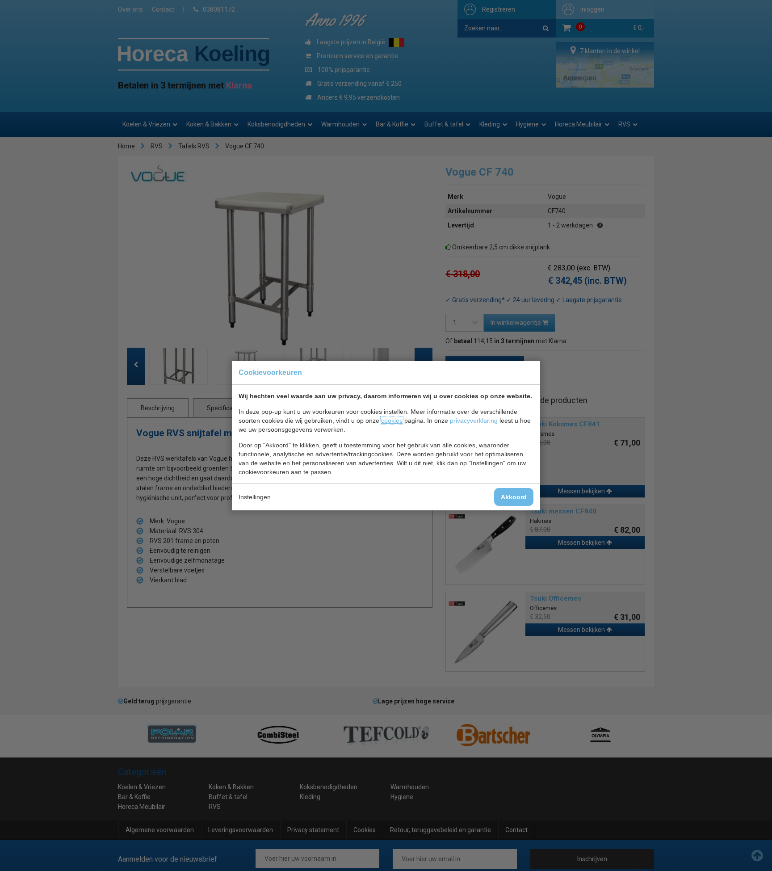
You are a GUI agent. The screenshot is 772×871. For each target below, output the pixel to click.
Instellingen (255, 497)
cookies (392, 420)
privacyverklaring (474, 420)
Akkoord (514, 497)
